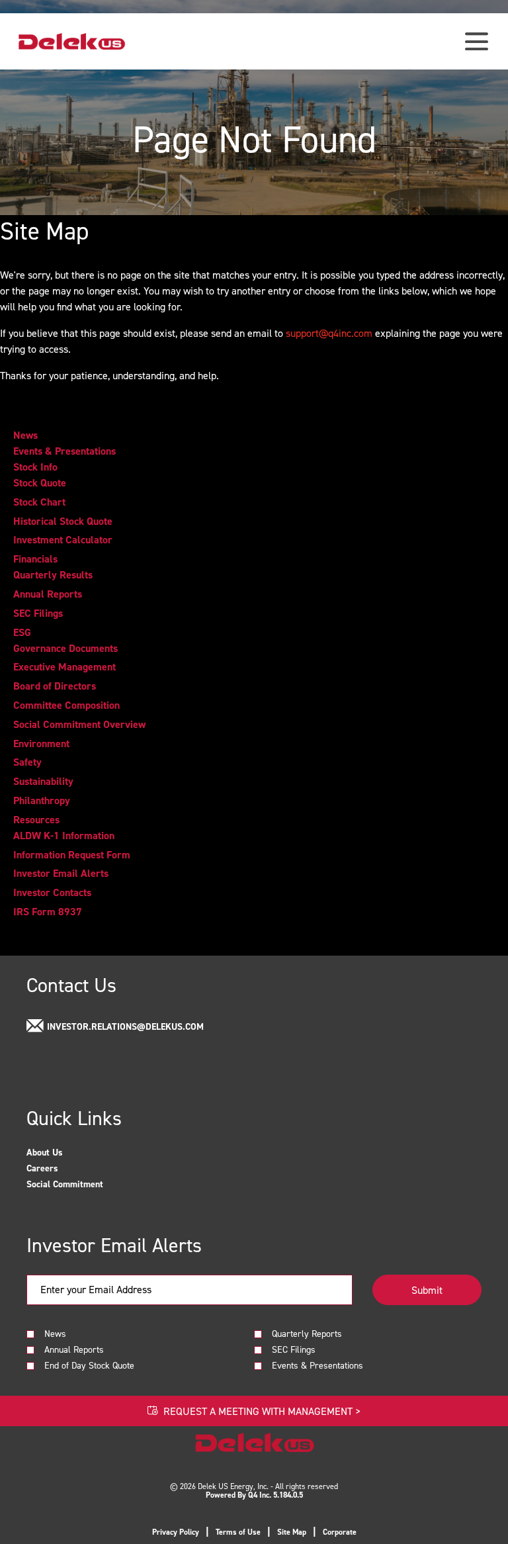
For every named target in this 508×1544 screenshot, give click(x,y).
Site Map (291, 1532)
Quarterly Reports (307, 1333)
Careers (56, 1168)
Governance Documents (65, 648)
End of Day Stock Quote (89, 1365)
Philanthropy (41, 800)
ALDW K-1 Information (63, 835)
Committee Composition (66, 705)
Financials (35, 559)
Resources (36, 820)
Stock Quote (39, 483)
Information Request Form (71, 855)
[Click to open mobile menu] (476, 41)
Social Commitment (79, 1184)
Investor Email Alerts (60, 873)
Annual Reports (47, 594)
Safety (27, 762)
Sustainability (43, 781)
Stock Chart (39, 502)
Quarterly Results (53, 575)
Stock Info (35, 467)
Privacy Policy (175, 1532)
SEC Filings (38, 613)
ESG (22, 632)
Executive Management (64, 667)
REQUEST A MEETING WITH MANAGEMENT (261, 1411)
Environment (41, 743)
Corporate (340, 1532)
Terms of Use (238, 1532)
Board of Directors (54, 686)
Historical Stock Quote (62, 521)
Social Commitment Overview (79, 724)
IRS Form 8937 (47, 912)
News (25, 435)
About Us (59, 1152)
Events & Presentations (64, 451)
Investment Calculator (62, 540)
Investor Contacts (52, 892)
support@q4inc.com (329, 333)
